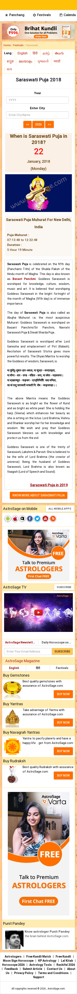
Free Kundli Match (39, 956)
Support (38, 977)
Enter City (37, 108)
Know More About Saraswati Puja (39, 495)
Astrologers (13, 956)
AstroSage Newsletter (20, 642)
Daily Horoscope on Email (58, 642)
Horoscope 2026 (13, 964)
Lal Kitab (67, 960)
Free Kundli (64, 956)
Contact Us (55, 969)
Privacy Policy (24, 973)
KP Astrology (47, 960)
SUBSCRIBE (64, 587)
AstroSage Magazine (22, 661)
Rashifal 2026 (65, 964)
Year (37, 93)
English (14, 668)
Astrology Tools (40, 964)
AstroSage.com (56, 988)
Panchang (14, 15)
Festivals (42, 15)
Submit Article (33, 969)
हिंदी (38, 668)
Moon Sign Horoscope (18, 960)
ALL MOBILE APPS (59, 508)
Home (7, 45)
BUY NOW (63, 694)
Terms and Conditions (53, 973)
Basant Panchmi (24, 279)
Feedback (11, 969)
